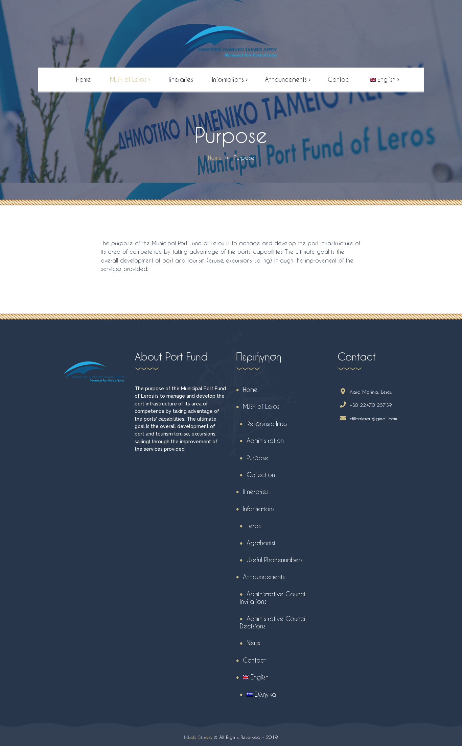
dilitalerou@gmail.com (373, 418)
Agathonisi (261, 542)
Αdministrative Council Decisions (273, 622)
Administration (265, 440)
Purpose (258, 457)
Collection (261, 474)
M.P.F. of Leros (261, 406)
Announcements (264, 576)
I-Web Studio (198, 737)
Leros (254, 525)
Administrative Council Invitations (273, 597)
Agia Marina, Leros (371, 392)
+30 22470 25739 (371, 405)
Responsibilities (267, 423)
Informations (259, 508)
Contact (254, 660)
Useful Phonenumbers (275, 559)
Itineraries (256, 491)
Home (250, 389)
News (253, 642)
